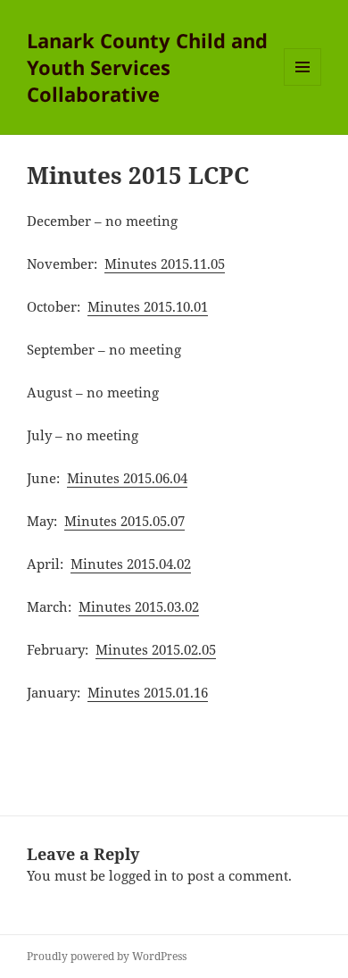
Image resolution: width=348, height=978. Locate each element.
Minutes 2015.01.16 (147, 692)
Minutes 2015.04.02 (130, 564)
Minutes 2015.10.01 (147, 306)
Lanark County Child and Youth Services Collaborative (147, 67)
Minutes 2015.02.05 (155, 649)
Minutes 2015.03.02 (139, 606)
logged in (138, 875)
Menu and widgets (303, 85)
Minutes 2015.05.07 (124, 521)
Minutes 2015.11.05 (164, 263)
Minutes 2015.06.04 (127, 478)
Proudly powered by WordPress (106, 956)
